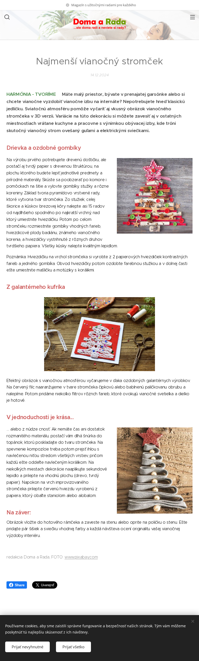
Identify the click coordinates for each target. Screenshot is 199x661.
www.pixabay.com (81, 557)
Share (19, 585)
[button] (6, 16)
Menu (192, 17)
